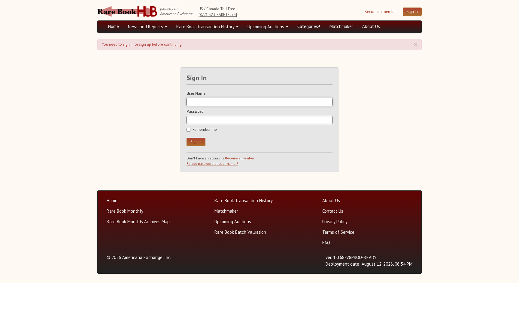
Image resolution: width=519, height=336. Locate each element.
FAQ (326, 242)
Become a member (381, 11)
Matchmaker (341, 26)
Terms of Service (338, 232)
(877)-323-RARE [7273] (218, 14)
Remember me (205, 129)
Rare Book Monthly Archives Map (138, 221)
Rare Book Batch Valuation (240, 232)
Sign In (412, 11)
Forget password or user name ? (212, 163)
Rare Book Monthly (125, 211)
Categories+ (308, 26)
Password (195, 111)
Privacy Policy (335, 221)
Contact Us (332, 211)
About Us (371, 26)
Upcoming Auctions (266, 26)
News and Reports (146, 26)
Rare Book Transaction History (205, 26)
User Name (196, 93)
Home (113, 26)
